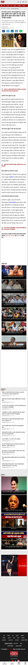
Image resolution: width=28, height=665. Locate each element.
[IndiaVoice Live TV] (23, 2)
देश (11, 5)
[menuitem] (4, 5)
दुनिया (15, 5)
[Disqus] (14, 368)
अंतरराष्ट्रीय (12, 202)
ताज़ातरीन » (3, 389)
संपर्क (21, 643)
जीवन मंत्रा (10, 640)
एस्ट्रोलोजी (4, 640)
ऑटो (18, 638)
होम (4, 5)
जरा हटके (17, 640)
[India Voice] (2, 2)
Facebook (7, 235)
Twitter (18, 235)
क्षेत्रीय (8, 5)
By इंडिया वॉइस (5, 26)
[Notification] (20, 2)
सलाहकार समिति (24, 640)
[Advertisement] (14, 595)
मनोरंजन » (3, 474)
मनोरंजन (23, 638)
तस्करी (11, 177)
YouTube (12, 235)
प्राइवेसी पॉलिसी (10, 646)
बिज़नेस (23, 5)
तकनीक (9, 638)
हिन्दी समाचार (3, 8)
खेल (14, 638)
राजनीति (18, 5)
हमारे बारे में (16, 643)
